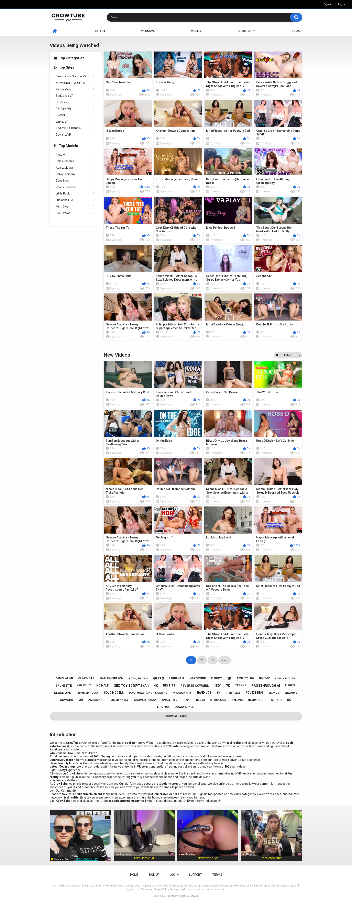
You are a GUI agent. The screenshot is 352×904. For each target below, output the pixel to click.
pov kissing (254, 692)
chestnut (84, 685)
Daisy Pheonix (75, 161)
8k (289, 700)
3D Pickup (75, 102)
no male (102, 685)
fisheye (290, 685)
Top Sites (66, 67)
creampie (290, 692)
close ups (62, 693)
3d (81, 700)
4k (156, 686)
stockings (218, 699)
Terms (217, 874)
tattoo (275, 700)
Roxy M (75, 154)
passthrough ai (266, 686)
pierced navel (118, 699)
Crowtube (172, 896)
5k (229, 678)
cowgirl (67, 700)
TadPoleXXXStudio (75, 128)
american (95, 699)
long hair (176, 678)
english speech (111, 678)
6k (218, 693)
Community (246, 31)
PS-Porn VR (75, 108)
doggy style (184, 706)
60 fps (158, 678)
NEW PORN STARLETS (75, 83)
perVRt (75, 115)
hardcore (197, 678)
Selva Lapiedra (75, 174)
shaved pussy (145, 700)
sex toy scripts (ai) (131, 686)
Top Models (68, 146)
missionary (182, 693)
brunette (63, 686)
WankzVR (75, 121)
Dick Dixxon (75, 213)
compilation (64, 678)
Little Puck (75, 193)
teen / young (245, 678)
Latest (100, 31)
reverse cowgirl (194, 686)
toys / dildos (138, 678)
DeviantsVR (75, 134)
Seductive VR (75, 95)
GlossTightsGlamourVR (75, 76)
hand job (204, 692)
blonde (273, 692)
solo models (114, 692)
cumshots (86, 678)
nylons (237, 700)
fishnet (216, 678)
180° (217, 686)
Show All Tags (176, 716)
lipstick (163, 706)
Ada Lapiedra (75, 167)
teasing (240, 685)
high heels (233, 692)
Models (196, 31)
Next (224, 660)
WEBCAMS (148, 31)
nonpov (264, 678)
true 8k (199, 699)
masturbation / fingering (148, 692)
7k (228, 686)
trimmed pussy (87, 692)
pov (186, 700)
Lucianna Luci (75, 200)
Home (55, 31)
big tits (169, 685)
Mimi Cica (75, 206)
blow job (256, 700)
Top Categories (71, 58)
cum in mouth (285, 678)
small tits (169, 700)
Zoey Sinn (75, 180)
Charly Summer (75, 187)
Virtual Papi (75, 89)
